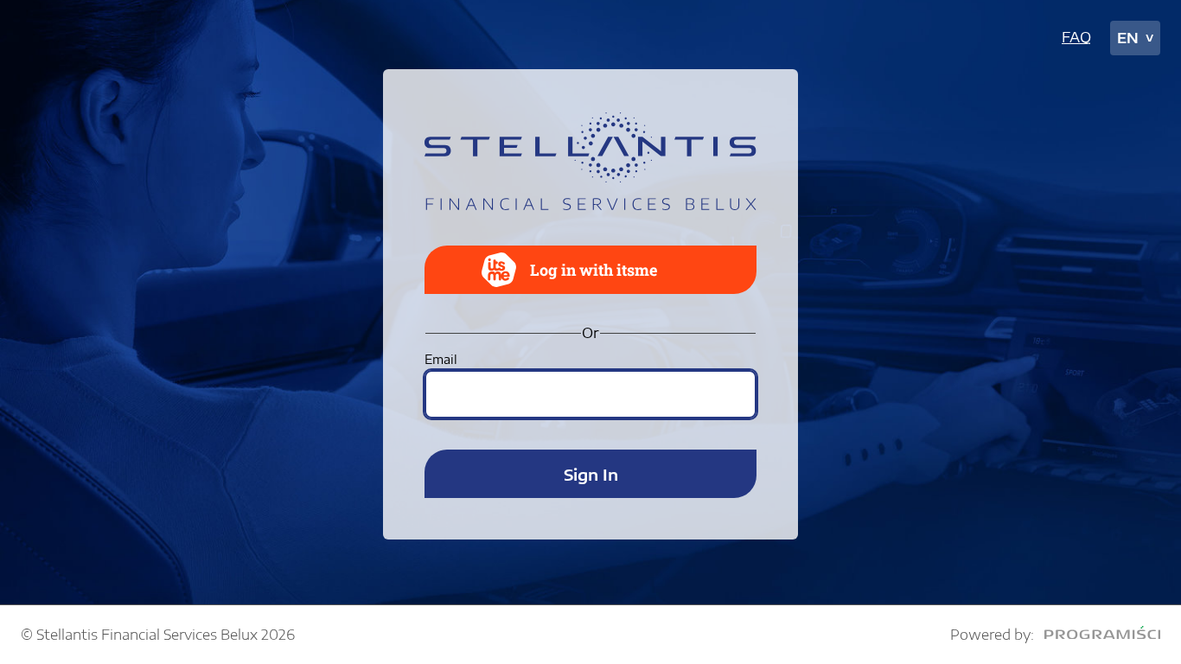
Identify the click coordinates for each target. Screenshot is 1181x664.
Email (441, 359)
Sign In (591, 474)
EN (1128, 38)
